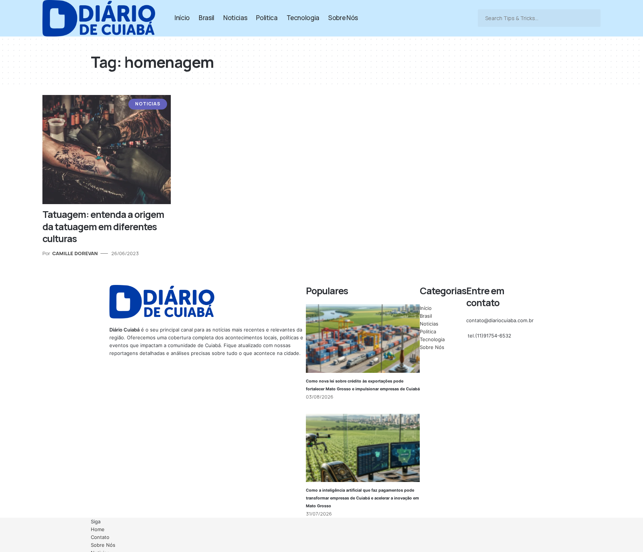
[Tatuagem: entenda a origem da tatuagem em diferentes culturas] (106, 149)
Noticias (147, 104)
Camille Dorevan (75, 253)
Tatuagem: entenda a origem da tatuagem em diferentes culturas (103, 226)
